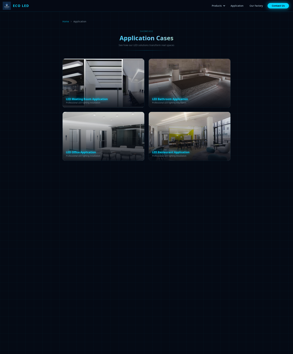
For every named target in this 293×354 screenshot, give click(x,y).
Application (237, 5)
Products (217, 5)
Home (65, 21)
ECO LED (21, 5)
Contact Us (278, 5)
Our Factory (256, 5)
